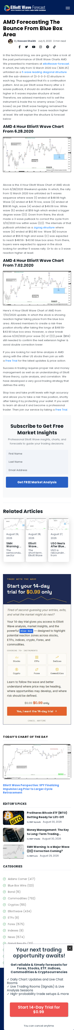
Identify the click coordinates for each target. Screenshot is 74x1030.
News (16, 937)
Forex (16, 924)
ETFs (13, 918)
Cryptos (17, 905)
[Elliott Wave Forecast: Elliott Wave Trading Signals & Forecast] (25, 8)
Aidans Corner (21, 879)
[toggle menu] (68, 8)
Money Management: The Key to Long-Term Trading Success (48, 834)
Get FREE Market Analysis (37, 482)
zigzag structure (44, 227)
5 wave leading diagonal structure (44, 72)
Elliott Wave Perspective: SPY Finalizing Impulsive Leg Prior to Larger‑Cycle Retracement (31, 789)
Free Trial (11, 361)
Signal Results (20, 943)
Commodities (22, 898)
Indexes (16, 930)
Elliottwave (20, 911)
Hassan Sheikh (26, 41)
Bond (14, 892)
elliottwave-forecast (56, 64)
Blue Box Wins (21, 885)
